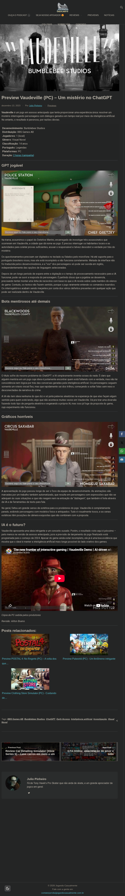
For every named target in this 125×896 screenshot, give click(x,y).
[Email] (122, 460)
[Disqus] (60, 844)
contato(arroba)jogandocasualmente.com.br (62, 893)
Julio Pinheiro (35, 105)
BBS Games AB (15, 719)
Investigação (100, 719)
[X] (122, 443)
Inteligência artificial (81, 719)
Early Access (63, 719)
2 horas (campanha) (23, 155)
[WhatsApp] (122, 451)
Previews (52, 105)
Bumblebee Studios (34, 719)
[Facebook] (122, 434)
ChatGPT (50, 719)
